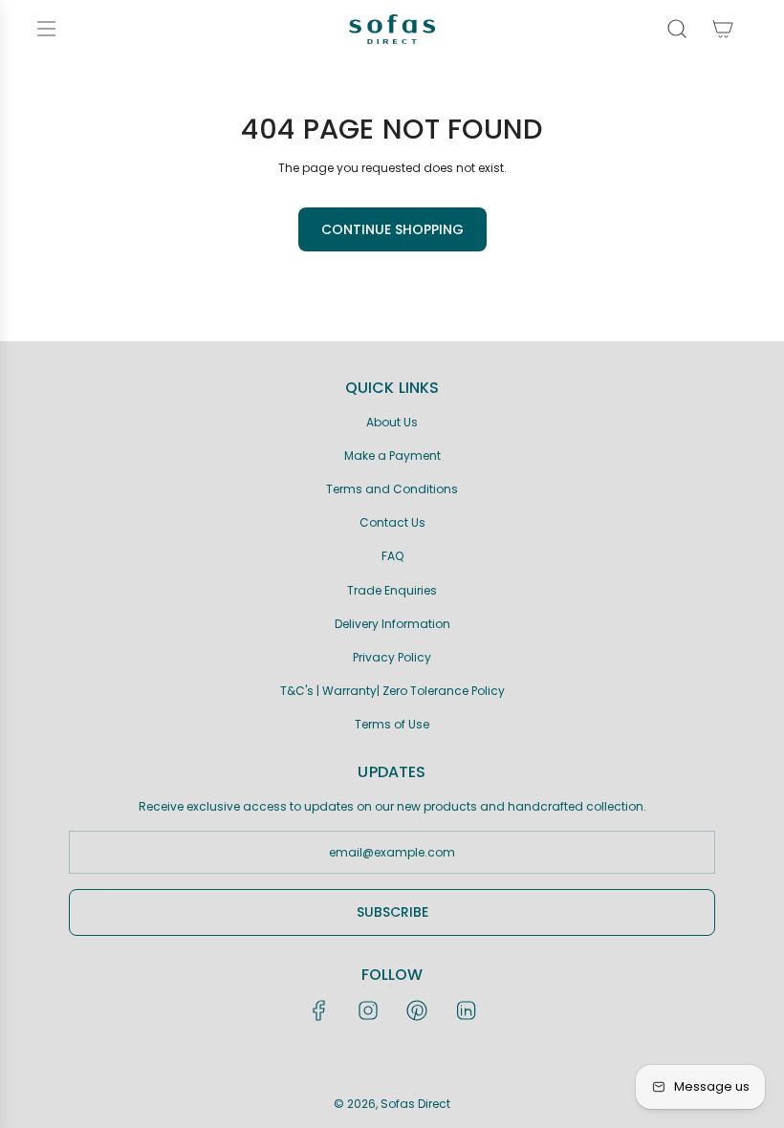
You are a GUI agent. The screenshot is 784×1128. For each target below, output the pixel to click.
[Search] (677, 29)
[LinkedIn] (466, 1010)
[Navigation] (46, 29)
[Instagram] (368, 1010)
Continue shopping (392, 229)
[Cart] (723, 29)
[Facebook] (319, 1010)
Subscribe (392, 912)
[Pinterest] (417, 1010)
